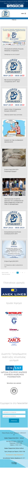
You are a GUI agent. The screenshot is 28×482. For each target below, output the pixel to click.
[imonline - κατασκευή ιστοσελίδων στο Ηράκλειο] (14, 463)
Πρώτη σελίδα (5, 272)
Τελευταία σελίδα (6, 274)
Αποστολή (14, 420)
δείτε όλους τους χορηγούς (14, 383)
